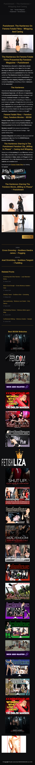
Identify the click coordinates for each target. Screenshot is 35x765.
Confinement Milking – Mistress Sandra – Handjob (17, 319)
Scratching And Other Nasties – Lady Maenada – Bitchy (17, 278)
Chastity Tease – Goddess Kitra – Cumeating (16, 294)
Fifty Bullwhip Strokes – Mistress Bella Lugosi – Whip (17, 311)
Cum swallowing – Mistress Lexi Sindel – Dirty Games (16, 302)
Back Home (26, 237)
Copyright (6, 761)
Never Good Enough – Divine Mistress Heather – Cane (17, 287)
